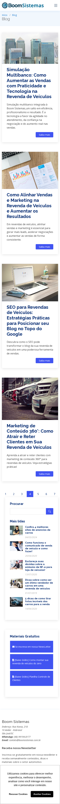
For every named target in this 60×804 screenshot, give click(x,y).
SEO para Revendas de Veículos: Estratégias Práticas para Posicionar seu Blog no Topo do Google (28, 321)
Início (4, 15)
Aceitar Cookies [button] (42, 794)
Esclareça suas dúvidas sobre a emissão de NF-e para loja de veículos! (38, 565)
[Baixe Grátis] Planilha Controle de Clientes (31, 678)
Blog (14, 15)
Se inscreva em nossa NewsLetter (33, 646)
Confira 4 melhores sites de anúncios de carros (37, 530)
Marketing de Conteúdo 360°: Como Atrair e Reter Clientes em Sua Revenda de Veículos (30, 436)
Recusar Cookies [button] (18, 794)
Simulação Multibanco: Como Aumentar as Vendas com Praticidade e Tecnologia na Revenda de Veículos (29, 83)
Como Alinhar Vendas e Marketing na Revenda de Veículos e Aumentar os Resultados (29, 205)
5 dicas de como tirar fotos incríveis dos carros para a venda (38, 601)
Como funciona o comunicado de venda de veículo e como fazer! (38, 547)
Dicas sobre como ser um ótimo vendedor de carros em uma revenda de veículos (39, 584)
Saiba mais (44, 134)
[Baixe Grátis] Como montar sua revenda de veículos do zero (30, 661)
